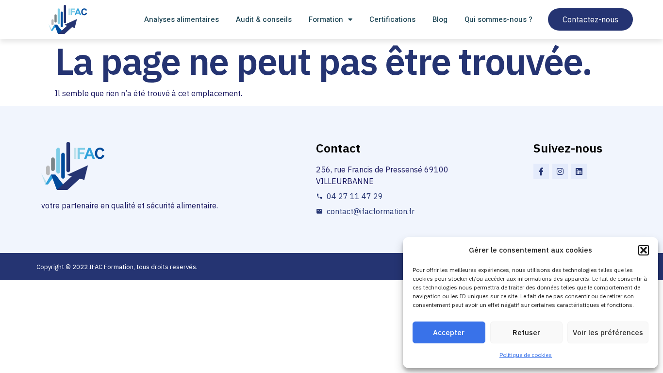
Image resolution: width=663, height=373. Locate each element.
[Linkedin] (579, 171)
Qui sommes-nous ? (498, 19)
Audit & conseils (264, 19)
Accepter (448, 332)
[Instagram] (560, 171)
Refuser (526, 332)
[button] (643, 250)
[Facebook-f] (541, 171)
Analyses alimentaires (181, 19)
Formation (326, 19)
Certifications (392, 19)
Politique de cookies (525, 354)
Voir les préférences (608, 332)
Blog (440, 19)
